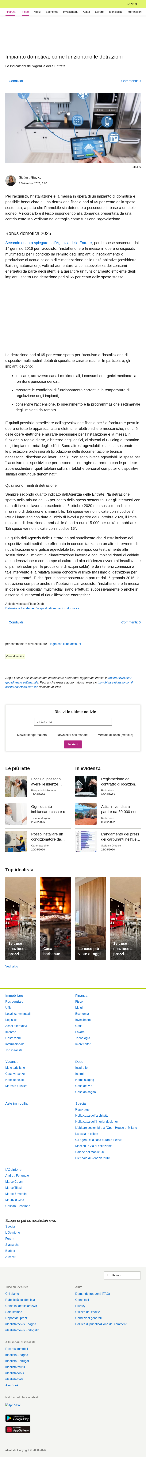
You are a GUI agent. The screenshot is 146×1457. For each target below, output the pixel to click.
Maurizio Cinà (14, 1200)
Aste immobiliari (17, 1103)
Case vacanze (15, 1073)
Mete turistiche (15, 1067)
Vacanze (11, 1062)
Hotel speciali (14, 1079)
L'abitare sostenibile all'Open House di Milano (106, 1127)
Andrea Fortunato (17, 1175)
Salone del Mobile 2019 (91, 1152)
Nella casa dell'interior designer (96, 1121)
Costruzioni (13, 1038)
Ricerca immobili (16, 1348)
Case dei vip (83, 1086)
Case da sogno (85, 1092)
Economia (52, 11)
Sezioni (132, 4)
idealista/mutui (15, 1367)
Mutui (37, 11)
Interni (79, 1073)
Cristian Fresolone (17, 1206)
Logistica (11, 1019)
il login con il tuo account (64, 643)
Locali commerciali (18, 1013)
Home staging (84, 1079)
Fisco (25, 11)
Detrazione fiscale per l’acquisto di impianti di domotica (42, 608)
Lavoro (99, 11)
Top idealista (13, 1050)
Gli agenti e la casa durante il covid (98, 1139)
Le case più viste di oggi (89, 951)
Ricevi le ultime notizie (75, 712)
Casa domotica (15, 656)
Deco (79, 1062)
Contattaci (82, 1299)
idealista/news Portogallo (22, 1330)
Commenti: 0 (131, 81)
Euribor (10, 1250)
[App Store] (17, 1407)
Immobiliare (14, 995)
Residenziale (14, 1001)
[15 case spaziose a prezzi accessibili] (20, 918)
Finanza (10, 11)
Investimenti (70, 11)
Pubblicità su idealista (20, 1299)
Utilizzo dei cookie (87, 1312)
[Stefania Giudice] (10, 181)
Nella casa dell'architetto (91, 1115)
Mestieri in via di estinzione (93, 1146)
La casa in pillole (86, 1133)
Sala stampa (13, 1312)
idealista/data (14, 1379)
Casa (86, 11)
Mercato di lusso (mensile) (115, 734)
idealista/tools (14, 1373)
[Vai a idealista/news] (10, 4)
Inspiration (82, 1067)
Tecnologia (115, 11)
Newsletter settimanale (72, 734)
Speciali (81, 1103)
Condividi (16, 81)
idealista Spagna (16, 1355)
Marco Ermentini (16, 1193)
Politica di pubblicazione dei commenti (101, 1324)
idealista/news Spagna (20, 1324)
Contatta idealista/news (21, 1306)
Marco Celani (14, 1181)
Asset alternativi (16, 1025)
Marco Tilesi (13, 1187)
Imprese (10, 1032)
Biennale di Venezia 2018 (92, 1158)
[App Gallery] (17, 1430)
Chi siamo (12, 1293)
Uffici (8, 1007)
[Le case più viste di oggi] (90, 918)
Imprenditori (134, 11)
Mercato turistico (16, 1086)
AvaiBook (11, 1385)
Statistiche (12, 1244)
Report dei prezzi (16, 1318)
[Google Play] (17, 1418)
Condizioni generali (88, 1318)
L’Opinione (13, 1169)
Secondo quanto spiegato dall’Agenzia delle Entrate (48, 243)
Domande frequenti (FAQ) (92, 1293)
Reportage (82, 1109)
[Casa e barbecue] (55, 918)
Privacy (80, 1306)
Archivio (10, 1256)
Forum (9, 1238)
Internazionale (15, 1044)
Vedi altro (11, 966)
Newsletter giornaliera (32, 734)
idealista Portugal (17, 1361)
